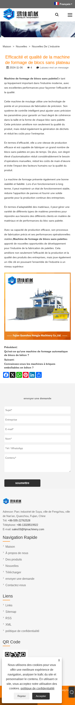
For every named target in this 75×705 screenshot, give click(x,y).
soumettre (22, 483)
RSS (8, 618)
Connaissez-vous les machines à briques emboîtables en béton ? (29, 365)
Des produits (13, 559)
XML (8, 624)
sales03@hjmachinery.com (28, 529)
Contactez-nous (15, 585)
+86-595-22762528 (19, 520)
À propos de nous (16, 553)
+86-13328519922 (27, 524)
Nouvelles (21, 46)
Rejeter (21, 696)
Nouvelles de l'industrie (46, 46)
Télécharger (13, 572)
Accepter (41, 696)
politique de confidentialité (37, 688)
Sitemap (10, 611)
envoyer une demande (19, 578)
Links (8, 605)
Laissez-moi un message (54, 67)
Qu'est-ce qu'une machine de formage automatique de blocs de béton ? (36, 353)
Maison (7, 46)
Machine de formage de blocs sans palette (30, 78)
